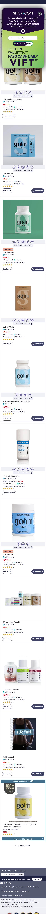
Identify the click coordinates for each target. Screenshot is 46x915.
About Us (4, 887)
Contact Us (16, 887)
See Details (6, 191)
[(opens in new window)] (23, 803)
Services (36, 887)
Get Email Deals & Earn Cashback (13, 871)
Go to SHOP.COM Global (16, 839)
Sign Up (20, 874)
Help (10, 887)
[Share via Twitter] (7, 883)
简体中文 (17, 891)
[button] (7, 891)
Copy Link (37, 879)
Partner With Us (26, 887)
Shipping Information (26, 906)
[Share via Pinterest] (10, 883)
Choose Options (8, 116)
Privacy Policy (5, 906)
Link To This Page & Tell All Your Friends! (16, 879)
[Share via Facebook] (4, 883)
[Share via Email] (1, 884)
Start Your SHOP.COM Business (12, 895)
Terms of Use (15, 906)
